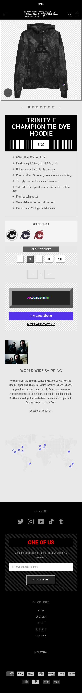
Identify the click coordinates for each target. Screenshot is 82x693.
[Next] (60, 107)
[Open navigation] (6, 13)
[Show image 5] (45, 107)
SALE (41, 4)
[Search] (70, 14)
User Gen (41, 616)
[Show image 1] (29, 107)
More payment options (41, 324)
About (41, 622)
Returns (41, 629)
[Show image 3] (37, 107)
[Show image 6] (49, 107)
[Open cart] (76, 14)
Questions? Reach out (41, 410)
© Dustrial (41, 652)
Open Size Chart (41, 249)
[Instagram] (31, 521)
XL (49, 259)
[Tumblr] (61, 521)
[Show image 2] (33, 107)
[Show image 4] (41, 107)
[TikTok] (51, 521)
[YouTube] (41, 521)
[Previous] (22, 107)
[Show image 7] (53, 107)
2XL (60, 259)
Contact (41, 635)
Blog (41, 610)
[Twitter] (21, 521)
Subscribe (41, 579)
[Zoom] (8, 92)
